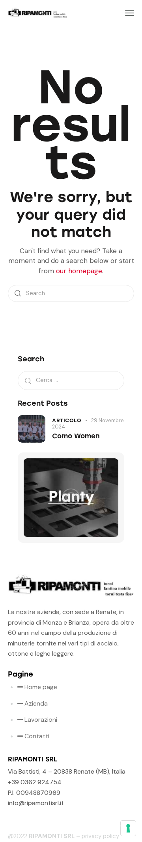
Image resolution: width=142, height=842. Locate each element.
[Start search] (18, 293)
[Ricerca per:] (71, 380)
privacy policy (100, 836)
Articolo (66, 420)
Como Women (76, 436)
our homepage (79, 271)
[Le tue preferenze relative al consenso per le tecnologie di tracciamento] (128, 828)
